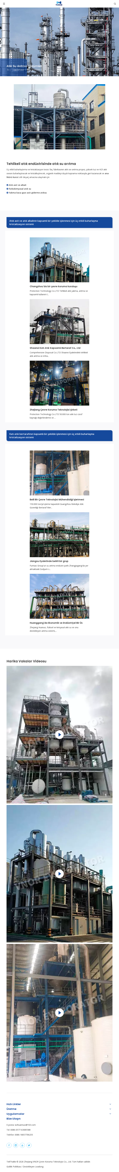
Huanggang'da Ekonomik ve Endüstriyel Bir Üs (56, 622)
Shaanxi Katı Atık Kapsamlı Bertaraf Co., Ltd (55, 348)
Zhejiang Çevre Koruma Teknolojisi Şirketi (53, 409)
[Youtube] (22, 1145)
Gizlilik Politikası (14, 1166)
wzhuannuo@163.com (25, 1124)
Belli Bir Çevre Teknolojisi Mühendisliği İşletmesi (57, 499)
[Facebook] (9, 1145)
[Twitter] (29, 1145)
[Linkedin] (15, 1145)
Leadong (39, 1166)
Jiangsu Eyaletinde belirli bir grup (49, 561)
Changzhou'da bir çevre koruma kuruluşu (53, 286)
